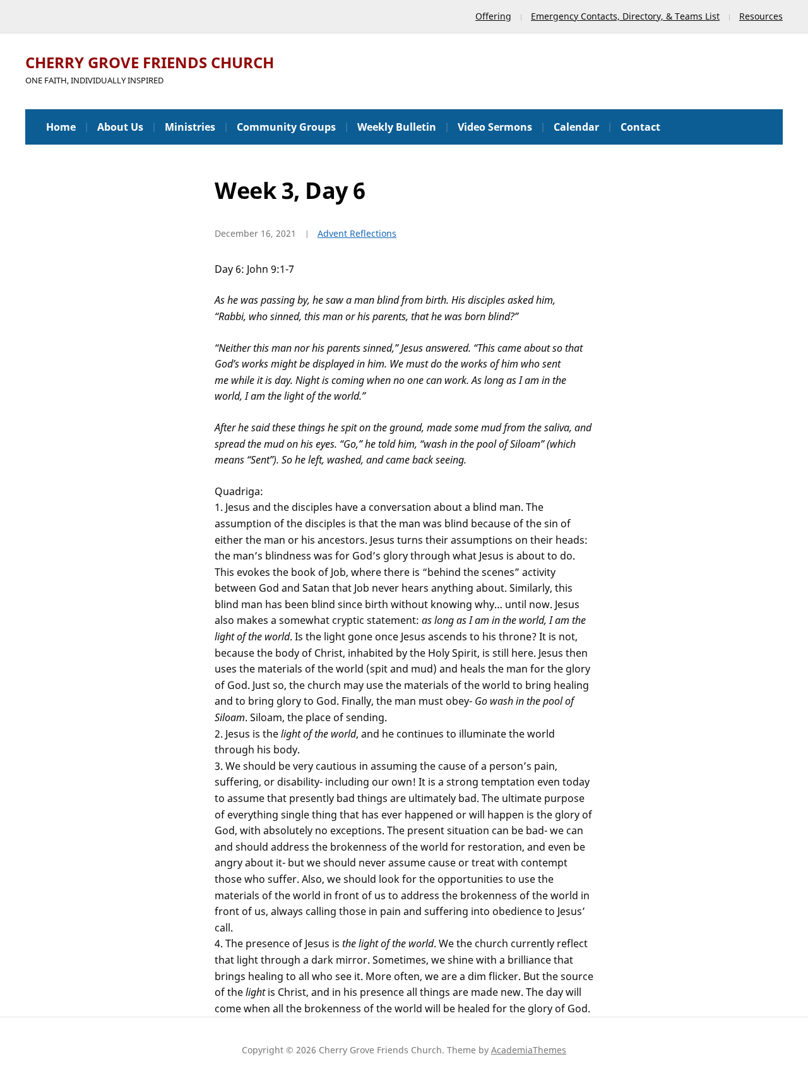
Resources (761, 16)
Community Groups (286, 127)
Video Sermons (495, 127)
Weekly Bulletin (396, 127)
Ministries (190, 127)
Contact (640, 127)
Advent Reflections (357, 233)
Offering (493, 16)
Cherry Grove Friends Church (149, 62)
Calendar (576, 127)
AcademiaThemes (528, 1050)
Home (61, 127)
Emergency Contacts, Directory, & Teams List (625, 16)
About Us (120, 127)
